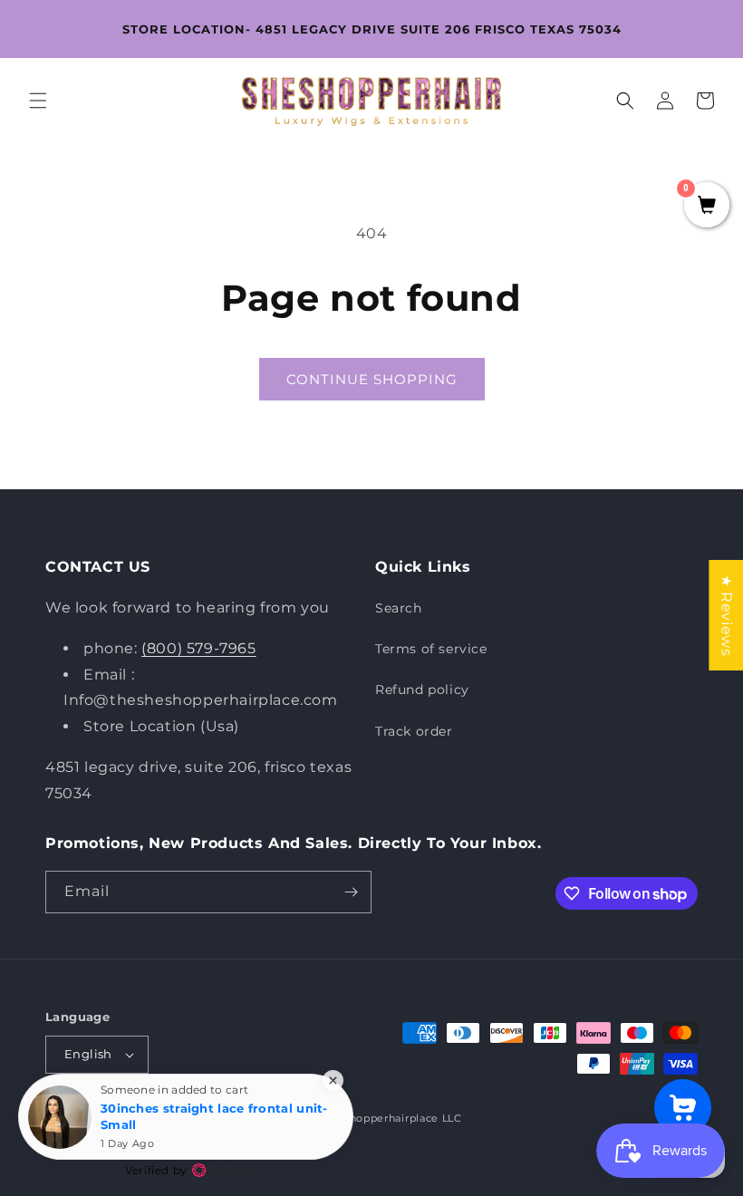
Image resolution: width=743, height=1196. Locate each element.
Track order (414, 731)
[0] (706, 206)
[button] (38, 101)
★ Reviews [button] (726, 615)
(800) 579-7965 (198, 648)
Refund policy (422, 689)
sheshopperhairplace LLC (393, 1118)
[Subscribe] (351, 892)
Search (398, 608)
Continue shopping (372, 379)
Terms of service (431, 649)
